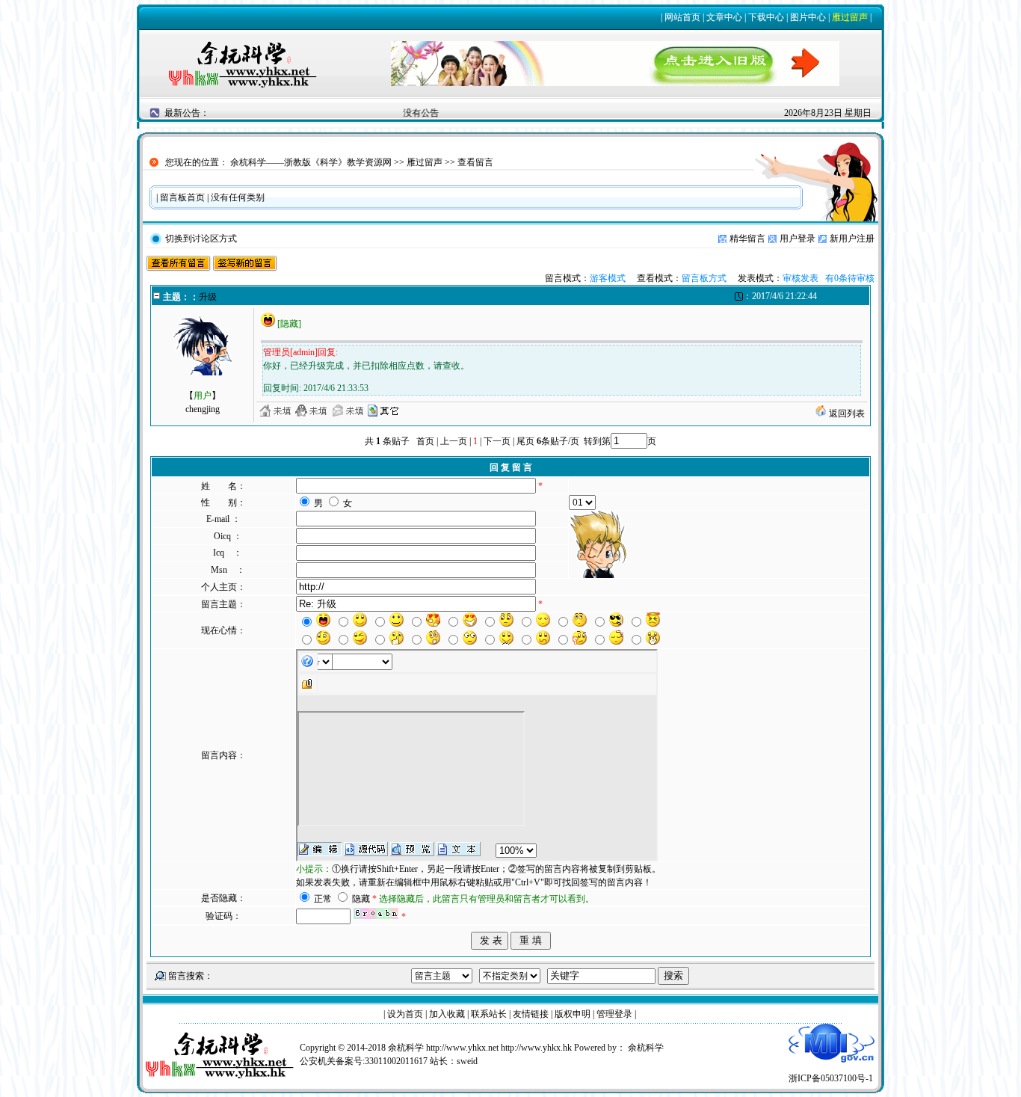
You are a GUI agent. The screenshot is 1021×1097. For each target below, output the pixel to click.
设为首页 (405, 1014)
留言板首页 (182, 197)
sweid (467, 1061)
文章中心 (724, 17)
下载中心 (766, 17)
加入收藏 (447, 1014)
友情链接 (531, 1014)
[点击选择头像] (599, 544)
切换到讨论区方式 (201, 238)
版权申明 (572, 1014)
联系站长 (489, 1014)
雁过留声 (850, 17)
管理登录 (614, 1014)
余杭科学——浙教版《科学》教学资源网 (311, 162)
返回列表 (846, 413)
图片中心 (808, 17)
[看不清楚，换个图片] (376, 917)
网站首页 (682, 17)
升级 (208, 297)
